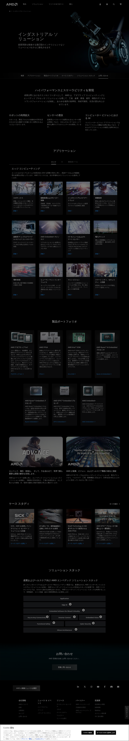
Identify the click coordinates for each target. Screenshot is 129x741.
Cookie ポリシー (41, 739)
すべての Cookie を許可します (106, 732)
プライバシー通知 (26, 739)
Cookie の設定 (87, 732)
